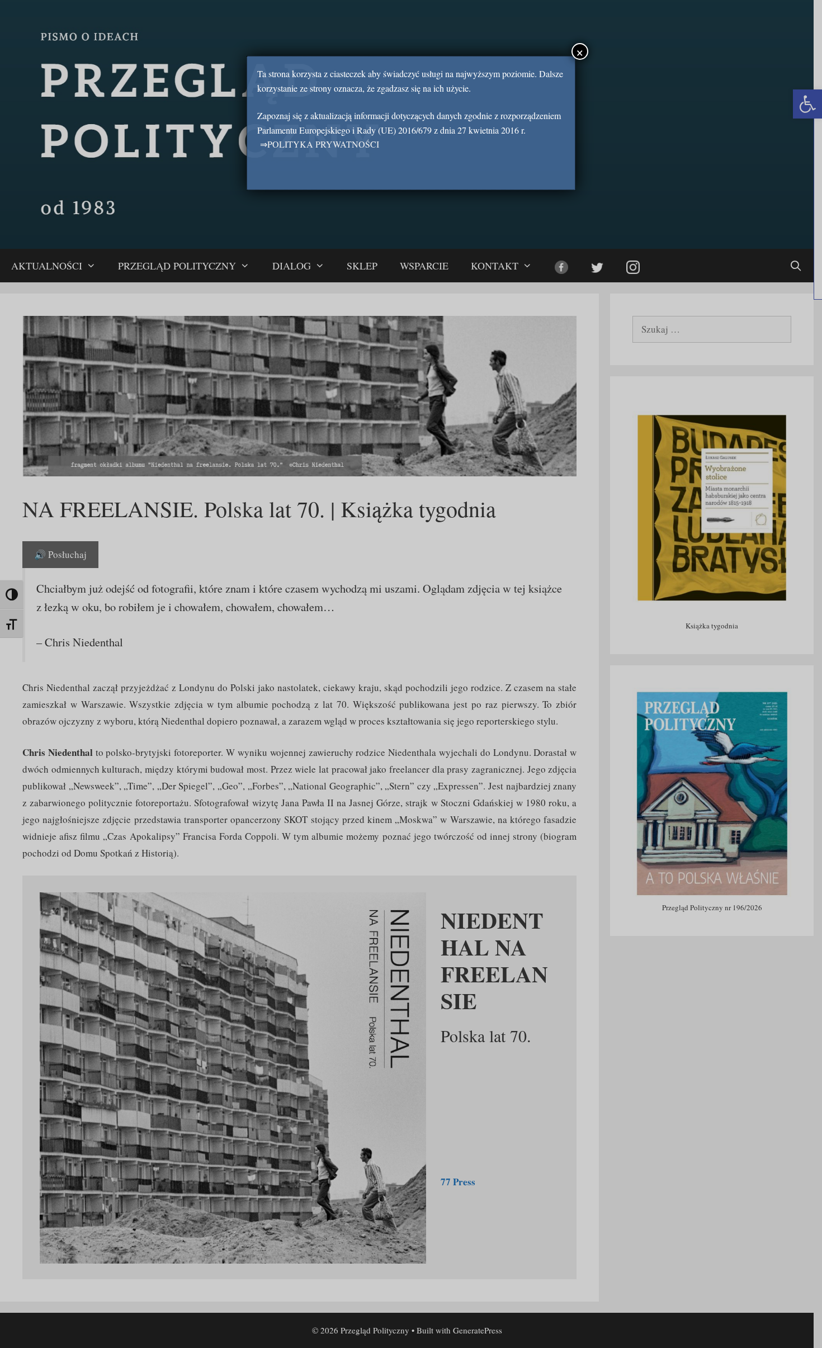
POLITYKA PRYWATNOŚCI (323, 144)
